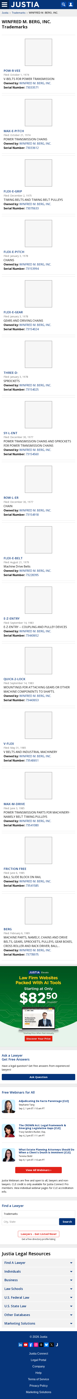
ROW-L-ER (11, 498)
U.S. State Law (15, 1306)
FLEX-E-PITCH (14, 252)
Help (38, 1372)
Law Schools (13, 1289)
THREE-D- (11, 373)
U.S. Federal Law (16, 1297)
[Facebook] (31, 1345)
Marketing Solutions (19, 1323)
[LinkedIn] (20, 1345)
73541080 (32, 825)
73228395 (32, 575)
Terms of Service (38, 1379)
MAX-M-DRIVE (14, 804)
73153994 (32, 269)
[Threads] (41, 1345)
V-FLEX (9, 744)
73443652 (32, 635)
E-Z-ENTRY (12, 618)
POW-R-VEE (12, 71)
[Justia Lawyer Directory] (57, 1345)
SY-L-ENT (10, 433)
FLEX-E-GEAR (13, 312)
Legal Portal (38, 1360)
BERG (8, 929)
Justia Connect (38, 1353)
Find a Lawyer (13, 1206)
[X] (51, 1345)
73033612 (32, 148)
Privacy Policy (39, 1385)
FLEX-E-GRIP (13, 191)
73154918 (32, 515)
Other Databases (17, 1315)
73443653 (32, 700)
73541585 (32, 886)
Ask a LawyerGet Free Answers (16, 1057)
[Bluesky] (46, 1345)
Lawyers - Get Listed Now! (38, 1234)
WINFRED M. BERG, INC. (35, 83)
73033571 (32, 87)
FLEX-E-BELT (13, 558)
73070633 (32, 208)
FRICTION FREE (15, 869)
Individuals (12, 1271)
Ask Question (38, 1077)
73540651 (32, 760)
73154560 (32, 454)
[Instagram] (36, 1345)
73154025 (32, 389)
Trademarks (18, 12)
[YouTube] (25, 1345)
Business (11, 1280)
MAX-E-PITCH (14, 131)
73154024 (32, 329)
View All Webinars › (38, 1170)
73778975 (32, 954)
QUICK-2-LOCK (14, 679)
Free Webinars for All (18, 1092)
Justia (5, 12)
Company (38, 1366)
